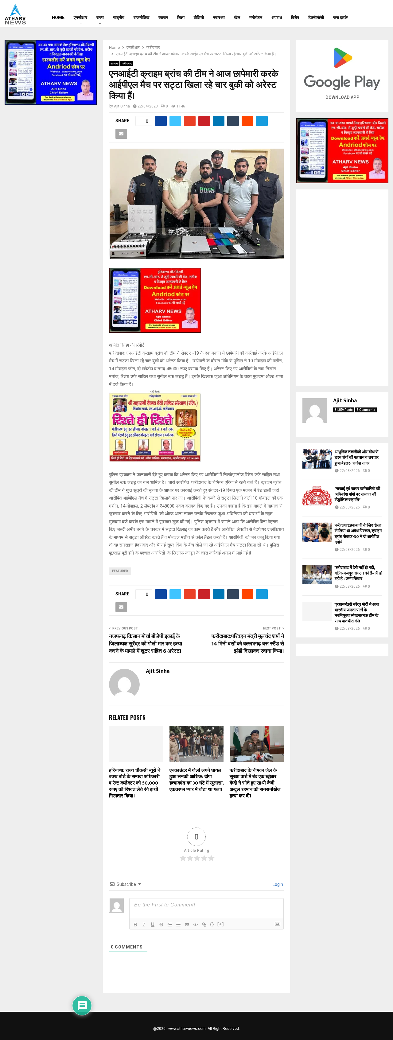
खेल (237, 17)
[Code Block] (195, 924)
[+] (220, 924)
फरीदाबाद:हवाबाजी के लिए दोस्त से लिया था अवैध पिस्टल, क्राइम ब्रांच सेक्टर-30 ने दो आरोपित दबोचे (358, 534)
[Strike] (161, 924)
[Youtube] (381, 14)
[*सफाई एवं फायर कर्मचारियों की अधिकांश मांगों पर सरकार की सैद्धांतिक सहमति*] (317, 495)
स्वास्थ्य (219, 17)
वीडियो (199, 17)
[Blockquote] (187, 924)
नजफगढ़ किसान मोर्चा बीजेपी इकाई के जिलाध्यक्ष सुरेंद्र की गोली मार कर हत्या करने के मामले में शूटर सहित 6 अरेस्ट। (145, 644)
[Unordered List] (178, 924)
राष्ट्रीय (118, 17)
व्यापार (163, 17)
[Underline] (152, 924)
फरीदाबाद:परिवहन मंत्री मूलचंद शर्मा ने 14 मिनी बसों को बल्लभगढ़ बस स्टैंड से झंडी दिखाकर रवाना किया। (247, 644)
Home (58, 17)
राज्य (100, 17)
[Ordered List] (169, 924)
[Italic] (144, 924)
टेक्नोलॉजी (316, 17)
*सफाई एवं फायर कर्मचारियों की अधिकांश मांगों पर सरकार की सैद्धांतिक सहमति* (357, 494)
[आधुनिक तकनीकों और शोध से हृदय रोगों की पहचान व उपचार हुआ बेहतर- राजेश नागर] (317, 459)
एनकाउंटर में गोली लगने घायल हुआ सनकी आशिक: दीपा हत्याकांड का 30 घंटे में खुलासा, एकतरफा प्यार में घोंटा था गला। (196, 780)
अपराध (276, 17)
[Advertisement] (342, 288)
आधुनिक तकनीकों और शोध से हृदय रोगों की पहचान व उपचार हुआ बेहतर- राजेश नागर (357, 457)
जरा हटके (340, 17)
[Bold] (135, 924)
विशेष (295, 17)
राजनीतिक (141, 17)
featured (120, 571)
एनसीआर (80, 17)
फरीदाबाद (127, 63)
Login (277, 884)
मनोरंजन (255, 17)
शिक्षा (181, 17)
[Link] (204, 924)
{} (212, 924)
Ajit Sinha (122, 106)
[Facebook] (365, 14)
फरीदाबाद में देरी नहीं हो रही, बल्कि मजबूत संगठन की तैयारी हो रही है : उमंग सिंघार (358, 573)
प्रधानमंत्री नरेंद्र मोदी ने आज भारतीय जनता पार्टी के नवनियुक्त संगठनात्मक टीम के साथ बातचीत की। (357, 613)
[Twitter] (373, 14)
